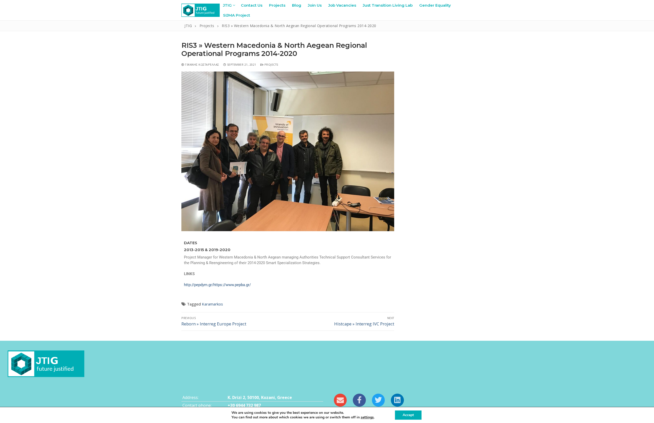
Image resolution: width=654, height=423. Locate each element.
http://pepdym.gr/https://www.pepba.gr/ (217, 285)
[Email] (340, 400)
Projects (270, 64)
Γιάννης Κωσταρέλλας (201, 64)
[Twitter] (378, 400)
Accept (408, 415)
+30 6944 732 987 (244, 405)
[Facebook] (359, 400)
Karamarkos (212, 304)
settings (367, 417)
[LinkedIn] (397, 400)
